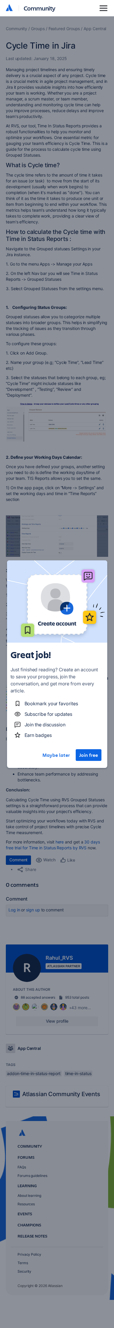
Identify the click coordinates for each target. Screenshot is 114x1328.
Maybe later (56, 755)
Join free (88, 755)
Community (40, 8)
